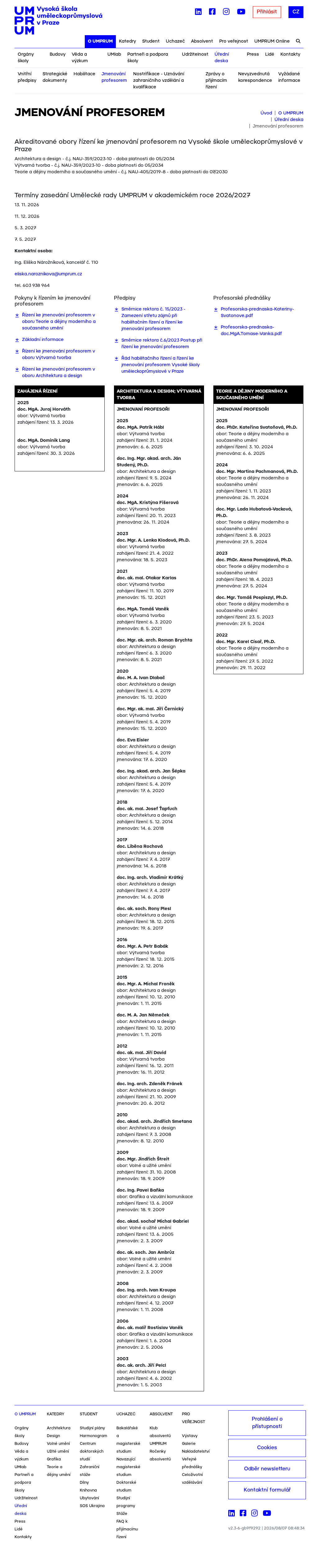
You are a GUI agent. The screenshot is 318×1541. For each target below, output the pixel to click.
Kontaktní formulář (267, 1490)
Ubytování (89, 1498)
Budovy (58, 54)
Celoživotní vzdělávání (192, 1478)
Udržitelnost (195, 54)
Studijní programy (125, 1502)
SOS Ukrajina (92, 1506)
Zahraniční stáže (89, 1471)
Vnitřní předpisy (27, 77)
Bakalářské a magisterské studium (128, 1440)
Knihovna (88, 1490)
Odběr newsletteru (267, 1469)
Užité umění (58, 1451)
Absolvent (202, 41)
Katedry (127, 41)
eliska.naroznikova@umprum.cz (48, 274)
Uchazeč (175, 41)
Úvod (266, 113)
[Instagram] (226, 13)
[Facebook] (212, 13)
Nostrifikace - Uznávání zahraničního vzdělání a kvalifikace (158, 80)
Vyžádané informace (289, 77)
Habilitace (84, 74)
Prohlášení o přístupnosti (267, 1423)
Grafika (54, 1459)
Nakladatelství (196, 1451)
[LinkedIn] (198, 13)
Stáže (121, 1513)
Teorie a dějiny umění (58, 1471)
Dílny (84, 1482)
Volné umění (58, 1443)
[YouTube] (241, 13)
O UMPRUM (100, 41)
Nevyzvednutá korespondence (255, 77)
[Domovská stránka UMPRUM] (58, 20)
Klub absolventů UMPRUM (160, 1436)
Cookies (267, 1447)
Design (53, 1436)
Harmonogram (93, 1436)
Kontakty (290, 54)
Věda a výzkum (80, 57)
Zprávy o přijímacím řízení (216, 80)
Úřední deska (222, 57)
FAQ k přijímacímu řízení (127, 1529)
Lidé (269, 54)
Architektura (58, 1428)
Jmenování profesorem (114, 77)
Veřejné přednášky (192, 1463)
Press (253, 54)
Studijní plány (92, 1428)
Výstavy (190, 1436)
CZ (296, 12)
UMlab (114, 54)
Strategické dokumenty (55, 77)
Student (151, 41)
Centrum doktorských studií (91, 1451)
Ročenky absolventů (160, 1455)
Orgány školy (26, 57)
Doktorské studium (126, 1486)
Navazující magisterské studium (128, 1467)
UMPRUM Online (272, 41)
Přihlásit (267, 12)
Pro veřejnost (233, 41)
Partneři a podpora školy (147, 57)
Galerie (189, 1443)
